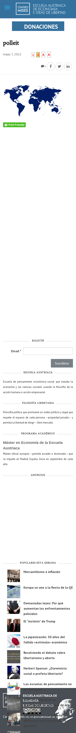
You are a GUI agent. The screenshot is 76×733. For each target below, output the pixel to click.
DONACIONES (41, 26)
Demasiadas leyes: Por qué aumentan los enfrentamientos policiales (47, 608)
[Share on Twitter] (59, 66)
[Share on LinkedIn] (68, 66)
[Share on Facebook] (51, 66)
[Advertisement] (38, 520)
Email (16, 351)
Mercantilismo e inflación (42, 572)
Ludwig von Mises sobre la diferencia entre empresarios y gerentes (46, 720)
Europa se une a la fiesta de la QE (48, 587)
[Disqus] (38, 178)
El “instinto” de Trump (39, 621)
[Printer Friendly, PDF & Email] (14, 124)
